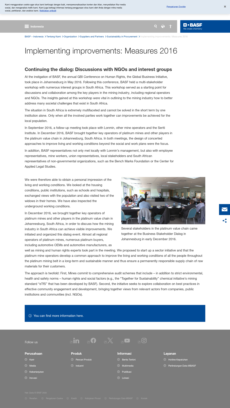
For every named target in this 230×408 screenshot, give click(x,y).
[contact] (224, 209)
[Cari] (155, 26)
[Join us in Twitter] (108, 342)
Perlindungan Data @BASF (121, 398)
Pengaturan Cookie (54, 398)
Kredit (74, 398)
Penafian (33, 398)
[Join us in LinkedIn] (74, 342)
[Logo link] (192, 26)
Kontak (144, 398)
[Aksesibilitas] (170, 26)
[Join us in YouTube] (125, 342)
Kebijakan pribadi (48, 10)
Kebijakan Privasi (93, 398)
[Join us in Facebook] (91, 342)
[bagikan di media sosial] (224, 220)
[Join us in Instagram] (142, 342)
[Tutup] (225, 6)
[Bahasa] (163, 26)
